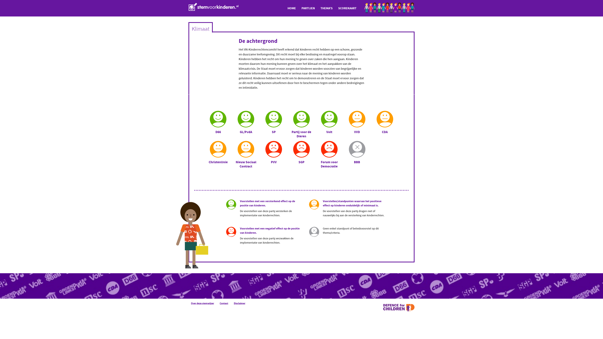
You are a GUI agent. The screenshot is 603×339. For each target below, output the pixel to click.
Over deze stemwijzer (202, 303)
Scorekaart (347, 8)
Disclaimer (239, 303)
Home (292, 8)
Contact (224, 303)
